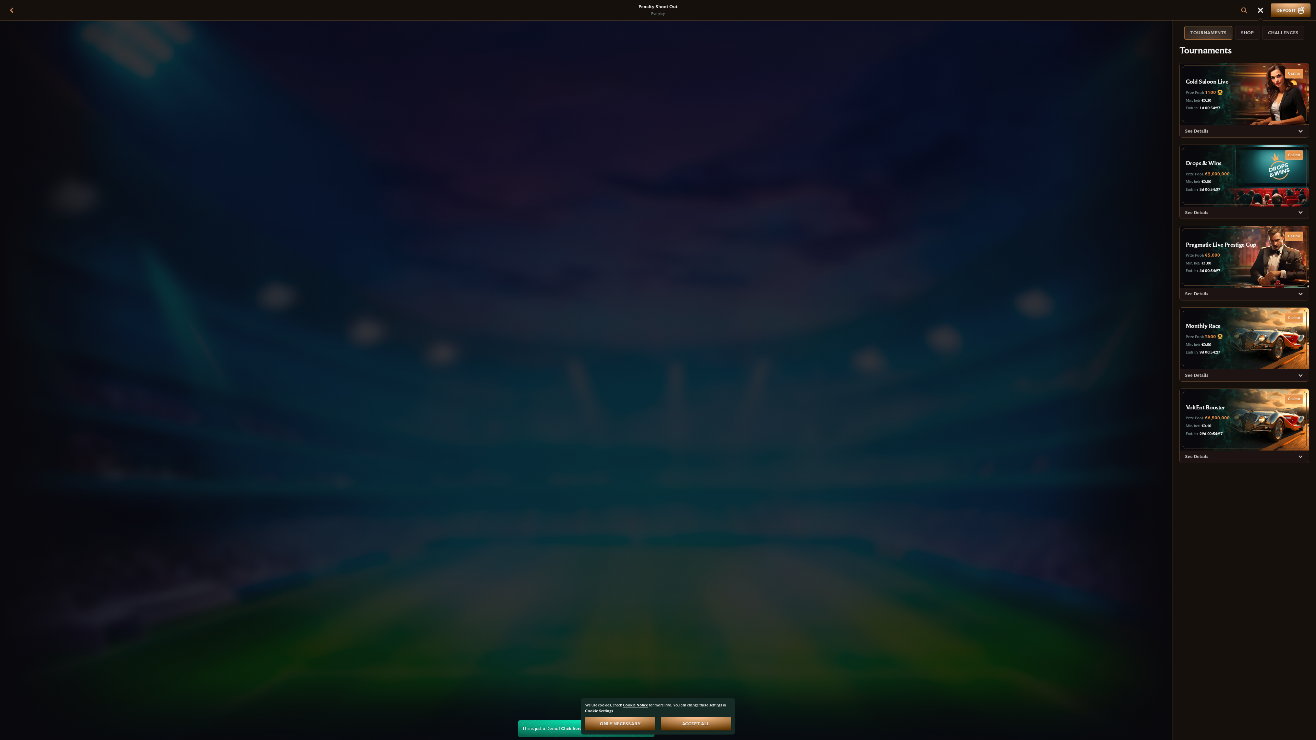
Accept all (696, 723)
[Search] (1244, 10)
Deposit (1286, 10)
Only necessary (620, 723)
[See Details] (1300, 131)
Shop (1247, 32)
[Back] (11, 10)
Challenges (1283, 32)
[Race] (1260, 10)
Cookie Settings (599, 710)
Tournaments (1208, 32)
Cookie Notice (635, 704)
